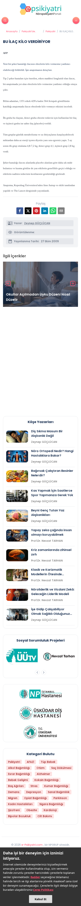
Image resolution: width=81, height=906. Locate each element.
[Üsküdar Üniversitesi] (40, 732)
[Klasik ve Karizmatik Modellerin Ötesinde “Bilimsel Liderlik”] (17, 575)
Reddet (35, 877)
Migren (12, 798)
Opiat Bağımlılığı (35, 798)
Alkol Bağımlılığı (19, 768)
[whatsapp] (53, 210)
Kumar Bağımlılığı (56, 786)
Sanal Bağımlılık (59, 792)
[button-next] (43, 672)
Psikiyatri (50, 31)
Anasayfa (12, 31)
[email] (61, 210)
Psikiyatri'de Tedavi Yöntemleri (28, 31)
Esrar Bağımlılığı (19, 774)
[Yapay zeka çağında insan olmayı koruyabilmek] (17, 535)
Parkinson (60, 798)
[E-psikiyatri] (40, 9)
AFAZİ (30, 762)
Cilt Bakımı (44, 816)
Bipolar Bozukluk (19, 816)
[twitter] (28, 210)
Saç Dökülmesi (61, 768)
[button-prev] (37, 672)
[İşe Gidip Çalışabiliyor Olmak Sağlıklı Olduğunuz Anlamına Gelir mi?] (17, 615)
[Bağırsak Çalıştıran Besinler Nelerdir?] (17, 476)
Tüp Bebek (48, 762)
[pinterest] (36, 210)
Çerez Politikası (43, 889)
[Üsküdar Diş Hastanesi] (40, 713)
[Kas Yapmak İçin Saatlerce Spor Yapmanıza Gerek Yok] (17, 496)
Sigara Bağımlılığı (51, 804)
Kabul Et (41, 899)
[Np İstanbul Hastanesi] (40, 694)
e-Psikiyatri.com (32, 845)
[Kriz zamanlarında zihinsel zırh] (17, 555)
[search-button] (5, 20)
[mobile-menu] (76, 20)
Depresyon (33, 792)
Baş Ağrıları (16, 786)
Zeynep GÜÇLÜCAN (37, 223)
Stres (34, 786)
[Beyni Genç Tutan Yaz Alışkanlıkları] (17, 516)
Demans (13, 792)
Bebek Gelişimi (18, 780)
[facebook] (19, 210)
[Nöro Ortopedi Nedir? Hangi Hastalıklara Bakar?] (17, 456)
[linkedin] (44, 210)
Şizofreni (14, 810)
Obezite (31, 810)
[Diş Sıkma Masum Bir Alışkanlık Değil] (17, 437)
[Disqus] (40, 360)
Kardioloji (50, 810)
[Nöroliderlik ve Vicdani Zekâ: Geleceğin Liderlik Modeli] (17, 595)
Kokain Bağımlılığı (46, 780)
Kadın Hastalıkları (20, 804)
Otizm (40, 768)
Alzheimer (43, 774)
